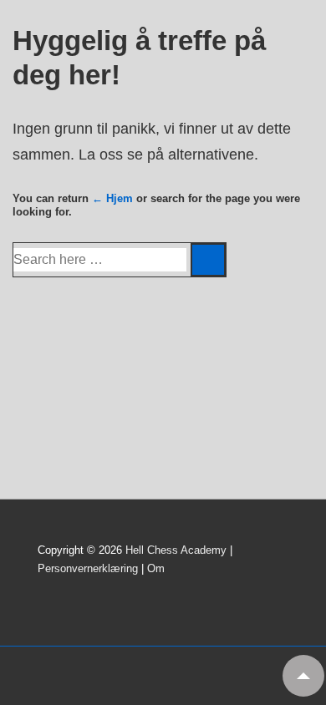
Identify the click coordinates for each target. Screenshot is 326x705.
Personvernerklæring (88, 568)
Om (156, 568)
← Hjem (112, 198)
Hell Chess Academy (176, 550)
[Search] (208, 259)
